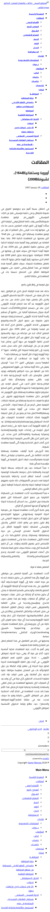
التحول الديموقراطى (30, 119)
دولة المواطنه (27, 98)
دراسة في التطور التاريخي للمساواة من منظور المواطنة (23, 106)
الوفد (36, 43)
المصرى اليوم (33, 26)
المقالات (40, 18)
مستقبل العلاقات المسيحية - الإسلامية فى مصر (20, 901)
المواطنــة (34, 94)
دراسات (35, 77)
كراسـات (35, 81)
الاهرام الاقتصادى (31, 35)
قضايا (41, 90)
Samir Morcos (35, 763)
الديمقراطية (33, 52)
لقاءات (41, 56)
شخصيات (40, 85)
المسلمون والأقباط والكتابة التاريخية (17, 907)
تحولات (30, 123)
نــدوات (36, 64)
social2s (46, 758)
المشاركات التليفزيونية (28, 60)
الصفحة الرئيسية (36, 14)
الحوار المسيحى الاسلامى (27, 136)
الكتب (36, 73)
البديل (36, 47)
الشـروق (35, 31)
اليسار (36, 39)
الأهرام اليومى (32, 22)
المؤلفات (40, 69)
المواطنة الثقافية (26, 115)
